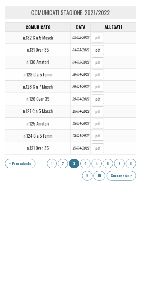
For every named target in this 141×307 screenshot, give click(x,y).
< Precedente (20, 163)
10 (99, 175)
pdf (97, 37)
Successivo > (121, 175)
